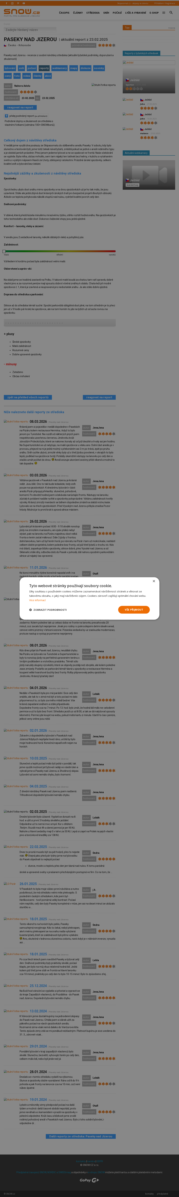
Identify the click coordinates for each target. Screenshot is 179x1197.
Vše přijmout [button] (134, 609)
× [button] (153, 581)
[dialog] (89, 598)
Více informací (37, 600)
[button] (48, 609)
